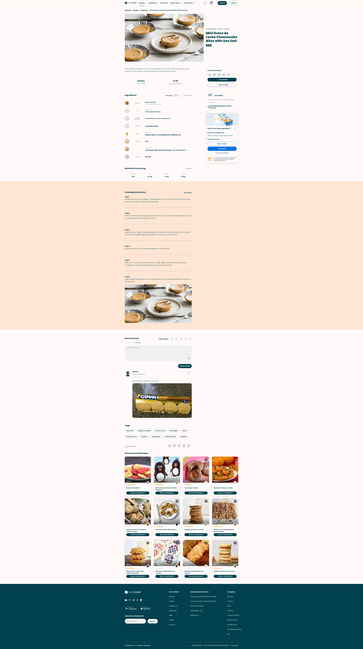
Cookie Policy (232, 625)
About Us (230, 597)
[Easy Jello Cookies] (138, 476)
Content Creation (196, 606)
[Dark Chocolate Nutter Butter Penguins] (167, 476)
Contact (230, 611)
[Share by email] (229, 74)
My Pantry (164, 3)
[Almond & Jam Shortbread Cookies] (167, 559)
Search (171, 620)
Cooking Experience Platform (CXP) (203, 597)
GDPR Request (197, 645)
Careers (230, 601)
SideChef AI (194, 615)
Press (229, 606)
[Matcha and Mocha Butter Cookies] (196, 559)
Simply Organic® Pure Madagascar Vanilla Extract (163, 135)
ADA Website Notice (234, 629)
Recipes (172, 597)
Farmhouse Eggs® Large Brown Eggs (158, 150)
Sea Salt (148, 157)
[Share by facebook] (220, 74)
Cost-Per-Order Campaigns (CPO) (203, 601)
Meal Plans (173, 611)
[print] (210, 74)
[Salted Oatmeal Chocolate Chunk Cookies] (138, 518)
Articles (171, 601)
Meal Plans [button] (152, 3)
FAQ (228, 634)
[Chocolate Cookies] (196, 476)
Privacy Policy (232, 620)
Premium (172, 625)
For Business (188, 3)
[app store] (145, 608)
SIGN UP (222, 3)
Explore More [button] (175, 3)
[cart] (211, 3)
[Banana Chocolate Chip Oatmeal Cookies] (138, 559)
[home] (131, 3)
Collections (173, 606)
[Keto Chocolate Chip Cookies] (167, 518)
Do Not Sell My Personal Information (216, 645)
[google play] (131, 608)
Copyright (234, 645)
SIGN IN (233, 3)
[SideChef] (133, 593)
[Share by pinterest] (215, 74)
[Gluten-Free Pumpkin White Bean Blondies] (225, 518)
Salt (146, 141)
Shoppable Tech (196, 611)
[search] (205, 3)
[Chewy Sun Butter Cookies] (196, 518)
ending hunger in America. (224, 159)
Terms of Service (233, 615)
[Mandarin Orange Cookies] (225, 476)
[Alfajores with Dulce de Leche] (225, 559)
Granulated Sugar (151, 126)
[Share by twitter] (224, 74)
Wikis (170, 615)
